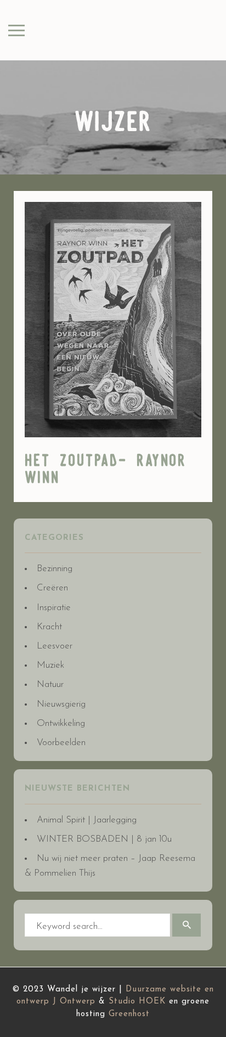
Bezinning (54, 568)
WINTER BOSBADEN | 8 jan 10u (104, 839)
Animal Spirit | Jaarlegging (87, 820)
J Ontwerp (74, 1001)
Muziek (50, 665)
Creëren (52, 588)
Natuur (50, 684)
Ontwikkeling (61, 723)
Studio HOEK (137, 1001)
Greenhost (129, 1014)
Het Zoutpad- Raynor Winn (106, 469)
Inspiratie (54, 607)
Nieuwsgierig (61, 704)
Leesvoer (54, 646)
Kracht (49, 627)
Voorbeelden (61, 742)
